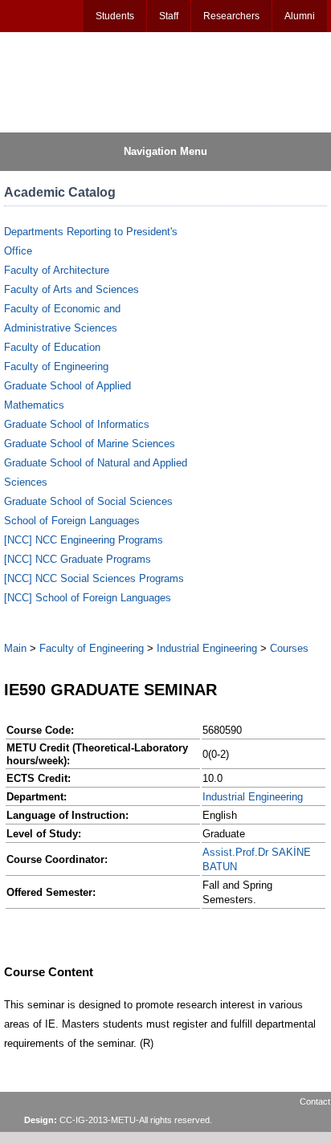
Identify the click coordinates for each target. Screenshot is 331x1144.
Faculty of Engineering (56, 366)
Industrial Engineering (207, 648)
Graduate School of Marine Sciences (89, 444)
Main (15, 648)
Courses (289, 648)
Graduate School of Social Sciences (88, 501)
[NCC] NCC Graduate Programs (77, 559)
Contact (315, 1101)
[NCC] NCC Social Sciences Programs (94, 578)
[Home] (81, 81)
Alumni (299, 16)
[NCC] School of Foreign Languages (87, 598)
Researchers (231, 16)
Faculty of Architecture (56, 270)
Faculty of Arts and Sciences (71, 289)
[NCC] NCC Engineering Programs (83, 540)
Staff (168, 16)
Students (115, 16)
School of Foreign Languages (72, 521)
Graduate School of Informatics (76, 424)
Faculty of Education (52, 347)
